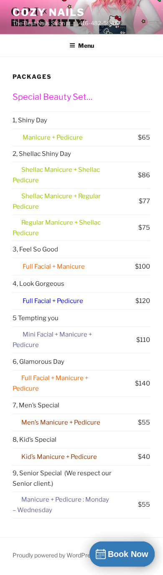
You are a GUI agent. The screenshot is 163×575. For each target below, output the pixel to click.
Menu (86, 45)
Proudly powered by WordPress (55, 555)
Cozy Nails (49, 12)
